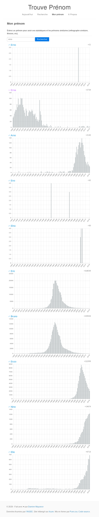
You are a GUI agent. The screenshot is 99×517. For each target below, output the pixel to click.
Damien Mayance (35, 507)
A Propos (72, 14)
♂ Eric (11, 271)
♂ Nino (12, 406)
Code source (84, 512)
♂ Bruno (12, 316)
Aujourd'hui (27, 14)
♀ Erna (12, 90)
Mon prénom (58, 14)
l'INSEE (29, 512)
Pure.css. (74, 512)
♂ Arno (12, 135)
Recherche (42, 14)
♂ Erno (12, 45)
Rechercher (42, 39)
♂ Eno (11, 180)
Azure (51, 512)
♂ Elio (11, 452)
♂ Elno (12, 226)
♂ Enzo (12, 361)
